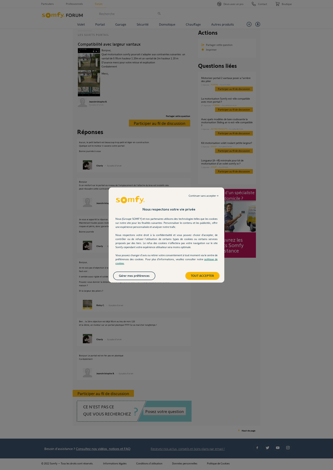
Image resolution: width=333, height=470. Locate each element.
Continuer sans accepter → (204, 195)
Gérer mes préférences (134, 275)
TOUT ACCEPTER (202, 275)
